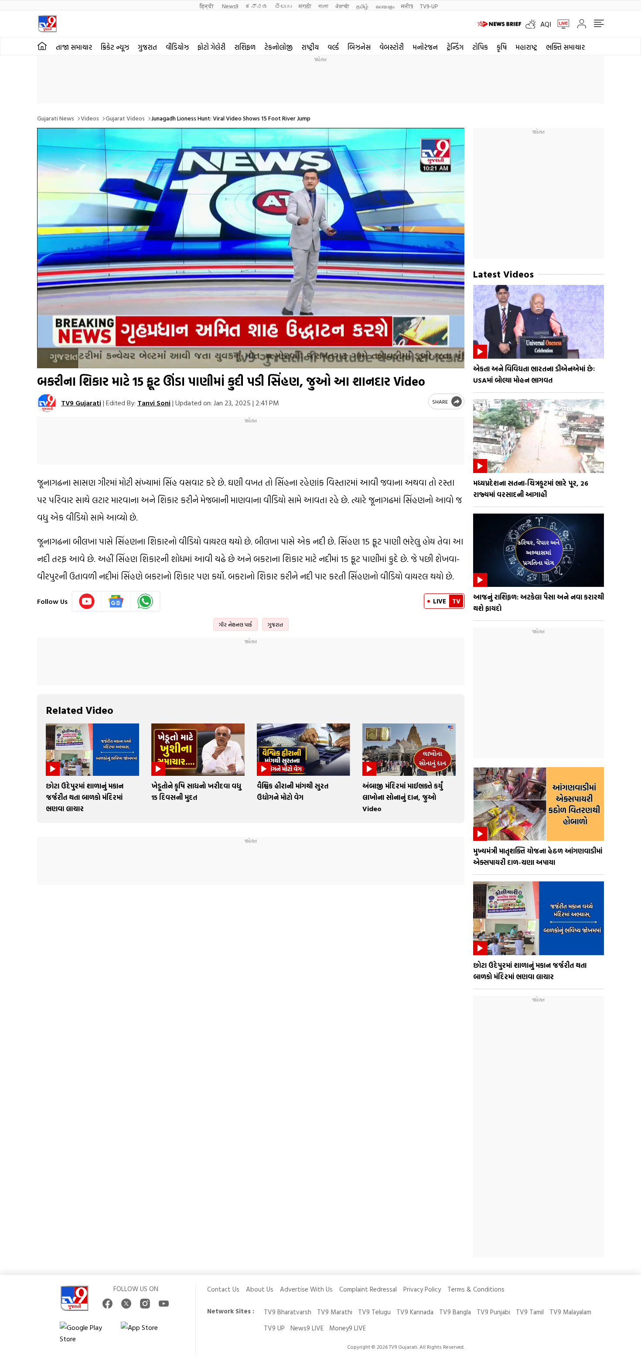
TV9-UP (429, 6)
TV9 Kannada (414, 1312)
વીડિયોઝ (177, 47)
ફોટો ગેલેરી (211, 47)
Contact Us (223, 1289)
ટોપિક (480, 47)
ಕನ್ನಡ (256, 6)
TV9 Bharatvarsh (287, 1312)
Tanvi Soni (153, 403)
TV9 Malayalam (570, 1312)
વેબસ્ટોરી (391, 47)
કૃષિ (502, 47)
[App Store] (146, 1333)
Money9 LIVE (347, 1328)
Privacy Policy (422, 1289)
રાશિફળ (245, 47)
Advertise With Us (306, 1289)
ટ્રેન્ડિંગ (455, 47)
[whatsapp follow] (145, 601)
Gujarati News (55, 118)
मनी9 (407, 6)
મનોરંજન (425, 47)
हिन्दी (207, 6)
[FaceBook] (107, 1304)
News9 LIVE (307, 1328)
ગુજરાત (147, 47)
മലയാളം (384, 6)
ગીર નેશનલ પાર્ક (235, 624)
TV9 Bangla (455, 1312)
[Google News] (116, 601)
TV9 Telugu (374, 1312)
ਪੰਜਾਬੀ (342, 6)
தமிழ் (362, 6)
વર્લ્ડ (333, 47)
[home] (42, 46)
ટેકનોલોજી (278, 47)
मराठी (305, 6)
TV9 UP (274, 1328)
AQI (545, 24)
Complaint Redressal (368, 1289)
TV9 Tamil (530, 1312)
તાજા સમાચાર (74, 47)
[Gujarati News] (47, 24)
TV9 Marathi (334, 1312)
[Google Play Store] (85, 1333)
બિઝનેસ (359, 47)
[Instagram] (145, 1304)
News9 (230, 6)
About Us (259, 1289)
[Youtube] (87, 601)
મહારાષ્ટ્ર (526, 47)
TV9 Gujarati (81, 403)
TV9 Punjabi (493, 1312)
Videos (90, 118)
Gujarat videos (125, 118)
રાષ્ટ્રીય (310, 47)
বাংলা (323, 6)
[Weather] (532, 24)
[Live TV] (560, 24)
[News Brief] (499, 24)
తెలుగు (283, 6)
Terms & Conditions (476, 1289)
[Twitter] (126, 1304)
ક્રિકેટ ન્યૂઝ (115, 47)
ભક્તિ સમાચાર (565, 47)
